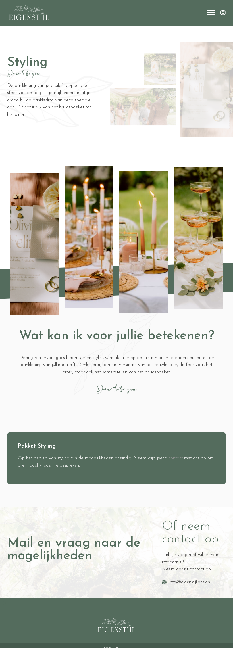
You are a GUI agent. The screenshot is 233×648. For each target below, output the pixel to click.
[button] (211, 13)
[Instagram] (223, 13)
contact (175, 458)
